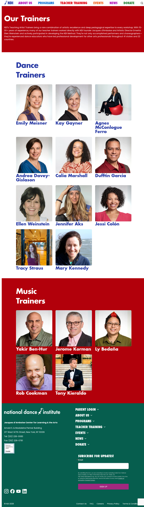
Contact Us (81, 503)
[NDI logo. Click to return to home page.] (32, 411)
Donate (128, 3)
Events (98, 3)
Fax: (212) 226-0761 (13, 440)
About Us (25, 3)
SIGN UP (103, 486)
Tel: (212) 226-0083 (13, 436)
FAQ (91, 503)
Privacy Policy (113, 503)
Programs (46, 3)
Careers (100, 503)
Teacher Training (73, 3)
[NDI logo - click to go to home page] (8, 3)
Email (80, 460)
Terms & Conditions (131, 503)
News (114, 3)
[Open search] (142, 3)
